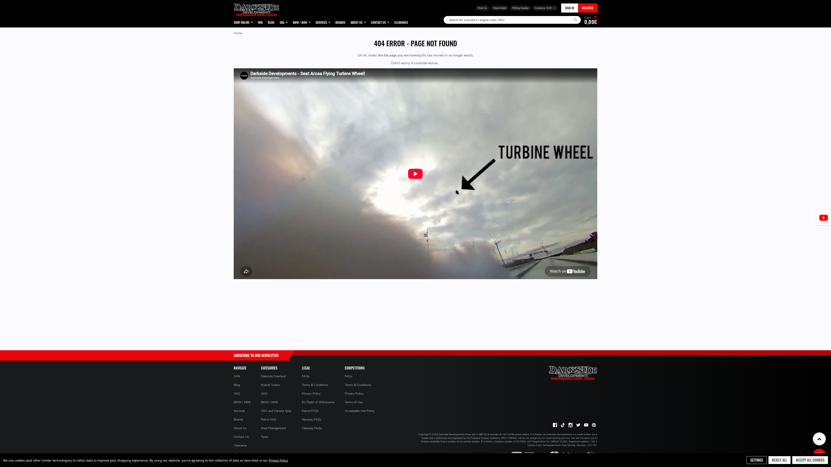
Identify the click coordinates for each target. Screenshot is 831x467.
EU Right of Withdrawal (318, 402)
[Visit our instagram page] (570, 425)
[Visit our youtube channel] (586, 425)
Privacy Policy (311, 394)
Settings (756, 460)
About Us (240, 428)
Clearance (240, 445)
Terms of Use (354, 402)
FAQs (305, 376)
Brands (238, 419)
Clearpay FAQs (312, 428)
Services (239, 411)
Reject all (779, 460)
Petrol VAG (268, 419)
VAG (237, 394)
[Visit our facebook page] (554, 425)
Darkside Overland (273, 376)
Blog (237, 385)
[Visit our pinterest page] (593, 425)
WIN (237, 376)
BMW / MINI (242, 402)
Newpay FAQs (311, 419)
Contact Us (241, 437)
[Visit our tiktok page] (562, 425)
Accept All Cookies (810, 460)
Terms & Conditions (315, 385)
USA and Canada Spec (276, 411)
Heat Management (273, 428)
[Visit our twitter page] (578, 425)
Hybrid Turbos (270, 385)
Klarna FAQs (310, 411)
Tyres (264, 437)
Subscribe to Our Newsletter (256, 355)
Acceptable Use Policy (360, 411)
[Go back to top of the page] (819, 438)
